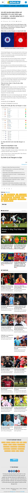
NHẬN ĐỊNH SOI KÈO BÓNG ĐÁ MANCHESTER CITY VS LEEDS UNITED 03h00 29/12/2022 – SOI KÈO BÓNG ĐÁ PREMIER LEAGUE (14, 174)
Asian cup (13, 442)
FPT (17, 194)
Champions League (11, 194)
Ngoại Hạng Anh (6, 446)
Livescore (14, 489)
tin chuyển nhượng (21, 448)
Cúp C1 (25, 442)
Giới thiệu (8, 488)
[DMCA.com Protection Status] (14, 460)
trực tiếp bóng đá (13, 199)
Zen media (22, 491)
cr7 (21, 442)
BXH (17, 442)
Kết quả (10, 444)
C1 (5, 194)
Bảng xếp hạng (20, 5)
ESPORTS (5, 444)
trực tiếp (13, 450)
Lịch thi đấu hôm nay (21, 444)
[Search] (26, 2)
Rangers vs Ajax (17, 197)
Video (17, 450)
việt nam (22, 450)
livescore (12, 5)
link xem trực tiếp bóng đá (7, 197)
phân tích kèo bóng (21, 446)
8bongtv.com (12, 491)
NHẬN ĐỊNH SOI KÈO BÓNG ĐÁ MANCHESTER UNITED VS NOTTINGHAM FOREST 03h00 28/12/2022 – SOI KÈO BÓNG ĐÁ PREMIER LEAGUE (14, 179)
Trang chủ (6, 5)
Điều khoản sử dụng (15, 488)
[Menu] (3, 2)
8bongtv (3, 442)
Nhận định (20, 21)
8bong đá (8, 442)
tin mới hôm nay (7, 450)
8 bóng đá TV (24, 164)
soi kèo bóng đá (14, 448)
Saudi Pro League (7, 448)
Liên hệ (20, 488)
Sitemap (25, 488)
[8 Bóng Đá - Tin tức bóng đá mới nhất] (14, 2)
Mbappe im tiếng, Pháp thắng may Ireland (11, 167)
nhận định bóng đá (14, 446)
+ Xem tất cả (23, 210)
